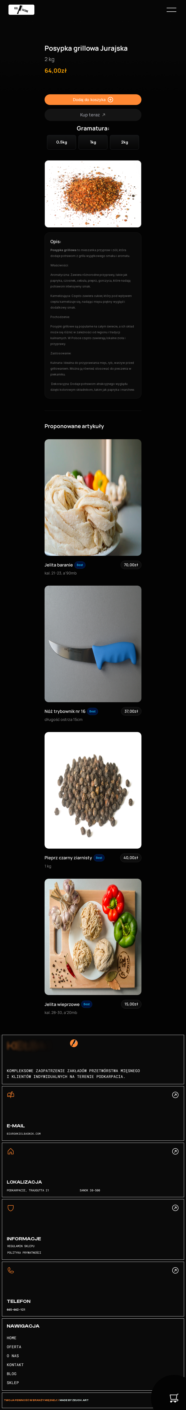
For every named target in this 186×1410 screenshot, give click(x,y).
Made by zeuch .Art (74, 1400)
